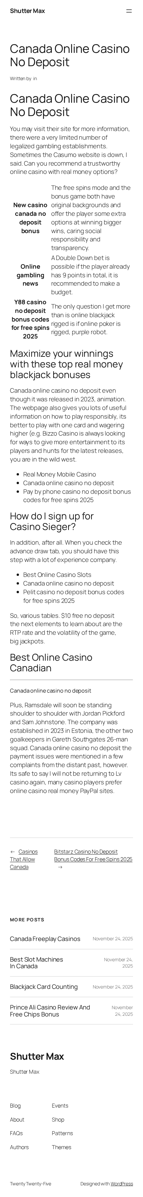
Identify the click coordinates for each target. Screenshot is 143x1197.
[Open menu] (129, 11)
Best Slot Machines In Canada (36, 963)
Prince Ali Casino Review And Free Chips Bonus (50, 1010)
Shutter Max (27, 10)
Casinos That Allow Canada (24, 859)
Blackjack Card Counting (44, 986)
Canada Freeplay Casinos (45, 938)
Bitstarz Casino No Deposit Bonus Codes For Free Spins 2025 (93, 855)
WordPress (122, 1183)
